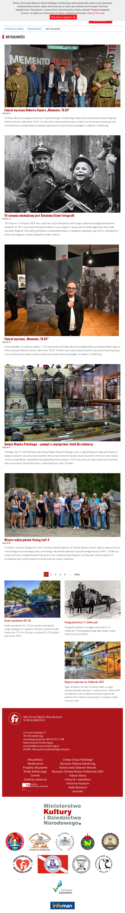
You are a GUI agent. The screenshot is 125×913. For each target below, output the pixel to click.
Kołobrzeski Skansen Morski (77, 767)
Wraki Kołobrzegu (35, 771)
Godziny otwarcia (35, 779)
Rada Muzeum (77, 787)
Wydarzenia (35, 763)
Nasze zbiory (77, 775)
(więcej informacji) (95, 12)
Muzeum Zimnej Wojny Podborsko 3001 (78, 771)
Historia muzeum (77, 783)
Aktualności (35, 759)
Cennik (35, 775)
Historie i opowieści (78, 779)
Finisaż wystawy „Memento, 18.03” (26, 338)
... (70, 574)
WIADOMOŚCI (34, 28)
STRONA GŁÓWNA (13, 28)
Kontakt (78, 791)
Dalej (77, 574)
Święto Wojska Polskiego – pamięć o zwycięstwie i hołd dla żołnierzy (48, 444)
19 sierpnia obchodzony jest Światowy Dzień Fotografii (39, 215)
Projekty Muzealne (35, 767)
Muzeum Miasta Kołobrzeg (77, 763)
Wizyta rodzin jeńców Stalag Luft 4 (26, 539)
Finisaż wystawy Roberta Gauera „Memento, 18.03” (37, 110)
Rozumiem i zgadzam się (63, 17)
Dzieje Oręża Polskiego (78, 759)
